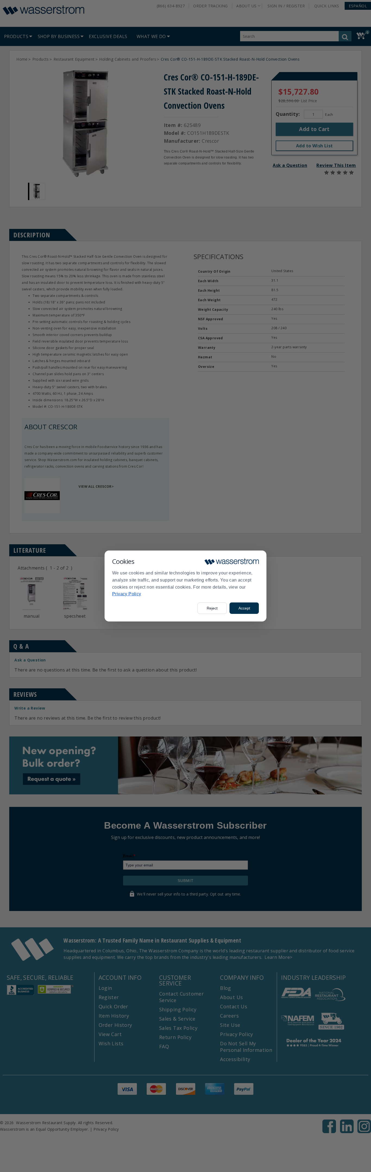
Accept (244, 608)
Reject (212, 608)
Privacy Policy (126, 594)
